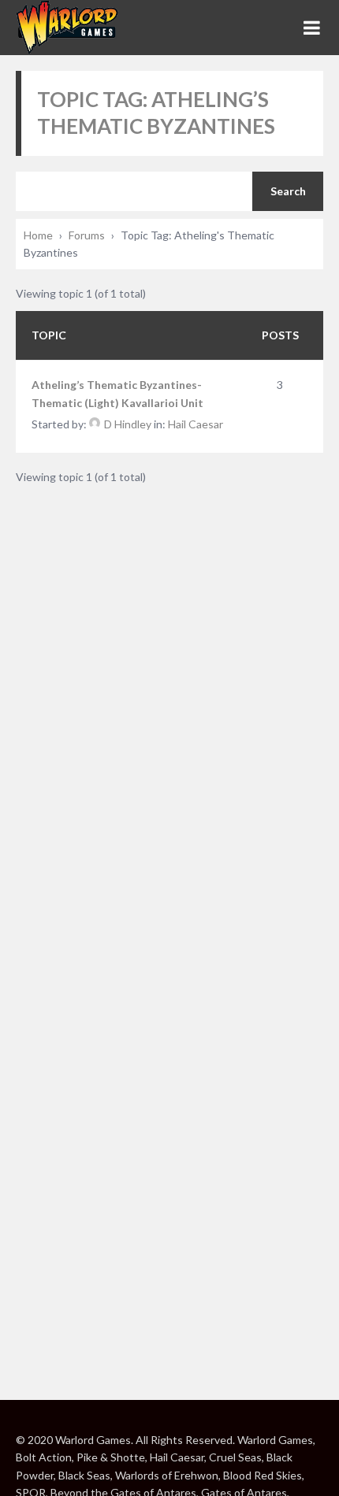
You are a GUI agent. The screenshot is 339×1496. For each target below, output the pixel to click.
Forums (87, 235)
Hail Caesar (195, 424)
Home (38, 235)
